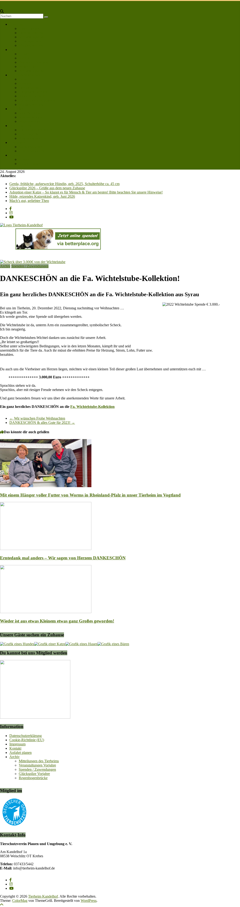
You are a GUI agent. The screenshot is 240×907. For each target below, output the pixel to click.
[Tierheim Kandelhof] (2, 3)
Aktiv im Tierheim (32, 96)
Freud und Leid (20, 126)
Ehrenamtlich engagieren (37, 100)
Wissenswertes (29, 121)
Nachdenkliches (30, 147)
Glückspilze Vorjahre (34, 774)
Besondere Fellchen (33, 62)
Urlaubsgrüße (29, 134)
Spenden (25, 83)
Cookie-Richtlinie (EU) (26, 740)
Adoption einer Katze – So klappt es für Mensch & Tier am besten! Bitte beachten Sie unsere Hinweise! (86, 192)
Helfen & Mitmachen (25, 75)
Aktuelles (16, 109)
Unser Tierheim (30, 28)
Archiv (5, 266)
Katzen (24, 58)
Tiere (13, 50)
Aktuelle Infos (29, 113)
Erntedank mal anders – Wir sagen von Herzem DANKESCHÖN (63, 557)
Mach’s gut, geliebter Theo (29, 201)
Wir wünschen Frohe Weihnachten (37, 418)
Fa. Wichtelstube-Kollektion (92, 407)
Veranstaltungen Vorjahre (37, 765)
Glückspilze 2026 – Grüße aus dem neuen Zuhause (47, 188)
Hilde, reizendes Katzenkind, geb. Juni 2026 (42, 196)
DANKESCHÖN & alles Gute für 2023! (42, 423)
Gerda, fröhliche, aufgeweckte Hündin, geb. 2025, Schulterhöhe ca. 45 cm (64, 184)
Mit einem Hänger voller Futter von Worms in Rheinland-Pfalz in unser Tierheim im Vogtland (90, 495)
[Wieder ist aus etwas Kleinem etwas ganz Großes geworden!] (45, 612)
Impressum (17, 744)
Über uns (16, 24)
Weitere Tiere (28, 66)
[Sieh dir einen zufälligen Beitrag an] (2, 7)
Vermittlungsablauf (33, 37)
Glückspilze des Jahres (35, 130)
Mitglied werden (31, 45)
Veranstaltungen (30, 117)
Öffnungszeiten (30, 41)
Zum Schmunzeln (32, 151)
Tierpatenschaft (30, 88)
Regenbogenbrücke (33, 138)
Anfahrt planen (30, 164)
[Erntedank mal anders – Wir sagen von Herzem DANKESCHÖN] (45, 549)
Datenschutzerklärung (25, 736)
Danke (24, 79)
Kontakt (15, 155)
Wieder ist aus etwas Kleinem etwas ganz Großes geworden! (57, 621)
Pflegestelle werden (33, 92)
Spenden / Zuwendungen (30, 266)
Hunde (24, 54)
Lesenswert (17, 142)
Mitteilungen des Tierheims (39, 761)
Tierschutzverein (31, 33)
